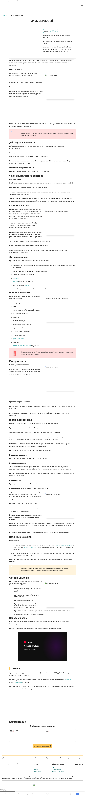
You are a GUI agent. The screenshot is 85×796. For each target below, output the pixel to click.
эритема (33, 547)
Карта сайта (37, 771)
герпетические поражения (22, 346)
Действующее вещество (9, 758)
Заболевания (37, 758)
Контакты (36, 769)
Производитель (50, 758)
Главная (4, 16)
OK (77, 794)
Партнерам (55, 767)
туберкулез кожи (18, 338)
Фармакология (25, 758)
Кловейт (68, 680)
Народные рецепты (65, 758)
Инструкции (80, 758)
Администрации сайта (58, 771)
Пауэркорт (18, 682)
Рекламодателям (56, 769)
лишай (27, 285)
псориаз (15, 278)
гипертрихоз (69, 545)
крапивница (60, 545)
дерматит (26, 547)
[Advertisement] (42, 115)
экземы (15, 282)
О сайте (36, 767)
